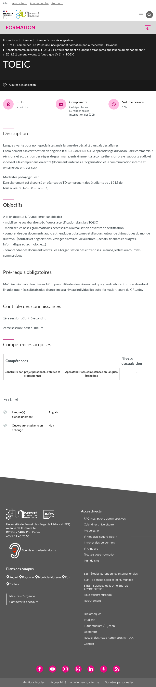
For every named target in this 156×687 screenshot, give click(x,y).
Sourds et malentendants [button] (38, 550)
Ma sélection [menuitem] (92, 530)
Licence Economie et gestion (54, 40)
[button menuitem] (149, 14)
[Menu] (141, 14)
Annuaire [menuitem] (92, 548)
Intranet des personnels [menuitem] (99, 542)
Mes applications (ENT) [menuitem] (102, 536)
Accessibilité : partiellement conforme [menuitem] (74, 682)
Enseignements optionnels (23, 49)
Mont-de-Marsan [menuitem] (49, 577)
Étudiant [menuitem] (89, 620)
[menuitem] (39, 669)
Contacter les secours (23, 602)
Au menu (57, 3)
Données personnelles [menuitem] (119, 682)
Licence (27, 40)
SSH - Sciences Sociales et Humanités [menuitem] (108, 580)
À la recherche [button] (39, 3)
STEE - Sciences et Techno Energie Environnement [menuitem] (106, 587)
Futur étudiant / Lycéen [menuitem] (99, 626)
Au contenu (19, 3)
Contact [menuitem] (89, 644)
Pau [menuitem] (67, 577)
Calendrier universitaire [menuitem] (99, 524)
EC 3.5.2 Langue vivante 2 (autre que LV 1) (34, 54)
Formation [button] (20, 27)
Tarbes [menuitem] (14, 584)
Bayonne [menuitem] (28, 577)
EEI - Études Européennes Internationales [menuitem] (111, 573)
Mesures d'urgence (22, 596)
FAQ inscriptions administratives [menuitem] (105, 518)
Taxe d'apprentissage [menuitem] (98, 595)
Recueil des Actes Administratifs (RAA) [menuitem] (109, 637)
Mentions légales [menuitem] (34, 682)
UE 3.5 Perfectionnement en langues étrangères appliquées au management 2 (94, 49)
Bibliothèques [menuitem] (92, 614)
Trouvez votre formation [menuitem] (99, 554)
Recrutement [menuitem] (92, 600)
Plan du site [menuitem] (91, 560)
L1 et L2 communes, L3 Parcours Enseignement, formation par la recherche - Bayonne (62, 45)
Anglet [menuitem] (13, 577)
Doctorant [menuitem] (90, 632)
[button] (135, 27)
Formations (10, 40)
